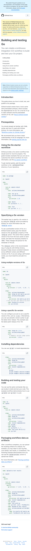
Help (10, 542)
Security (25, 541)
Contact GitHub (16, 542)
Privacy (19, 541)
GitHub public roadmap (17, 90)
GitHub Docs (9, 15)
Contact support (7, 530)
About (23, 544)
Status (6, 542)
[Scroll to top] (27, 547)
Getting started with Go (19, 139)
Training (16, 544)
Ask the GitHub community (10, 527)
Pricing (23, 542)
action (7, 225)
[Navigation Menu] (28, 15)
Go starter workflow (20, 160)
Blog (20, 544)
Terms (15, 541)
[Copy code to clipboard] (27, 172)
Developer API (9, 544)
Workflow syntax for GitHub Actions (13, 132)
